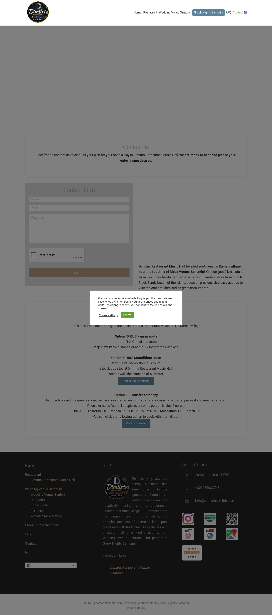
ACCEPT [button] (127, 315)
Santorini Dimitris (38, 12)
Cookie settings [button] (108, 315)
